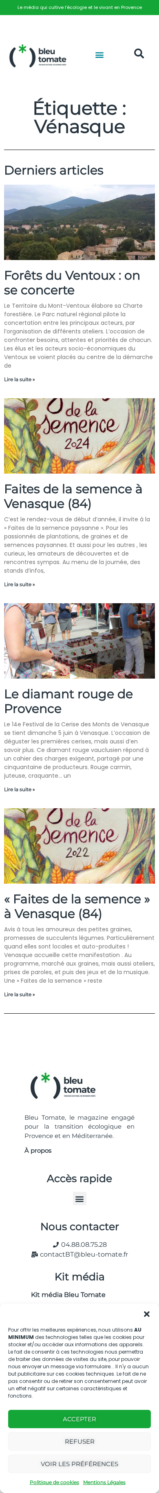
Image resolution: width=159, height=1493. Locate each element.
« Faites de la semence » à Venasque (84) (77, 906)
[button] (147, 1314)
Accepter (79, 1419)
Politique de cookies (54, 1482)
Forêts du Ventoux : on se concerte (72, 283)
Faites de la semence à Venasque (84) (73, 496)
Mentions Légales (104, 1482)
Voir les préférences (79, 1464)
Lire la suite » (19, 379)
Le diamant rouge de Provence (68, 701)
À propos (37, 1150)
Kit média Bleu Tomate (65, 1295)
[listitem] (79, 7)
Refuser (80, 1441)
